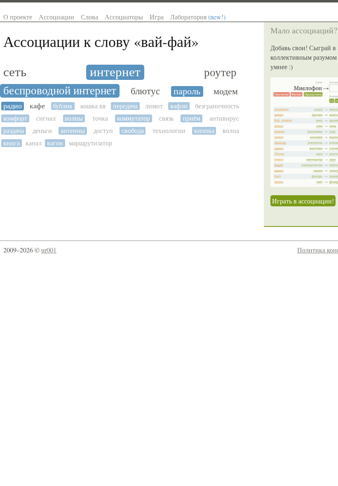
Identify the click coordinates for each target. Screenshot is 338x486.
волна (231, 131)
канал (34, 143)
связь (166, 118)
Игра (157, 16)
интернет (115, 72)
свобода (133, 131)
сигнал (46, 118)
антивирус (224, 118)
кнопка (204, 131)
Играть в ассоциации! (303, 200)
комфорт (15, 118)
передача (125, 106)
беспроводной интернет (59, 91)
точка (100, 118)
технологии (169, 131)
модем (226, 91)
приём (191, 118)
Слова (89, 16)
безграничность (217, 106)
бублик (63, 106)
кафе (37, 106)
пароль (187, 91)
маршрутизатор (90, 143)
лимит (154, 106)
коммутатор (133, 118)
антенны (73, 131)
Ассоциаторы (124, 16)
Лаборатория (197, 16)
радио (12, 106)
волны (74, 118)
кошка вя (93, 106)
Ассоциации (56, 16)
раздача (13, 131)
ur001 (48, 249)
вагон (55, 143)
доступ (103, 131)
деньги (42, 131)
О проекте (17, 16)
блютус (145, 91)
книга (11, 143)
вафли (179, 106)
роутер (220, 72)
